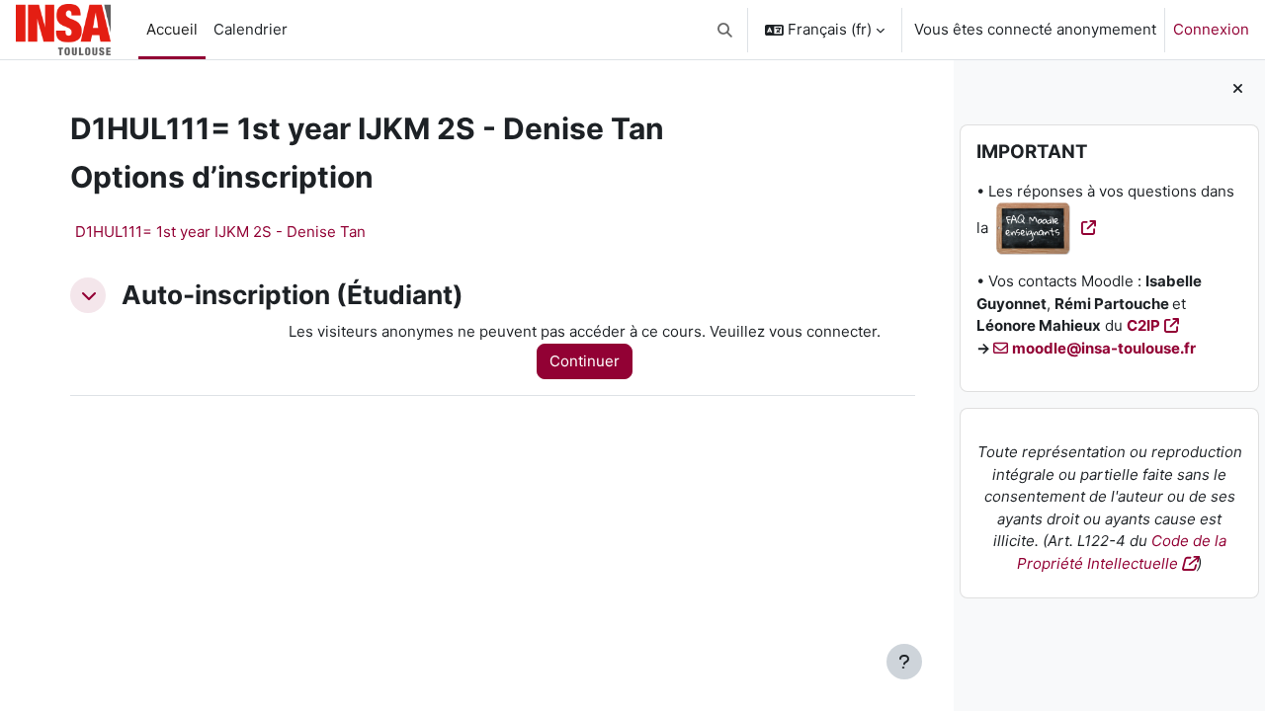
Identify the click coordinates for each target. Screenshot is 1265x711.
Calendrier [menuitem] (250, 29)
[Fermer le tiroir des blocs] (1238, 89)
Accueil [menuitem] (172, 29)
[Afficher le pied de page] (904, 661)
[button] (726, 29)
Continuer (584, 361)
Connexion (1211, 29)
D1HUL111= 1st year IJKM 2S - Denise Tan (220, 231)
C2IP (1143, 325)
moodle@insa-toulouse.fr (1104, 348)
